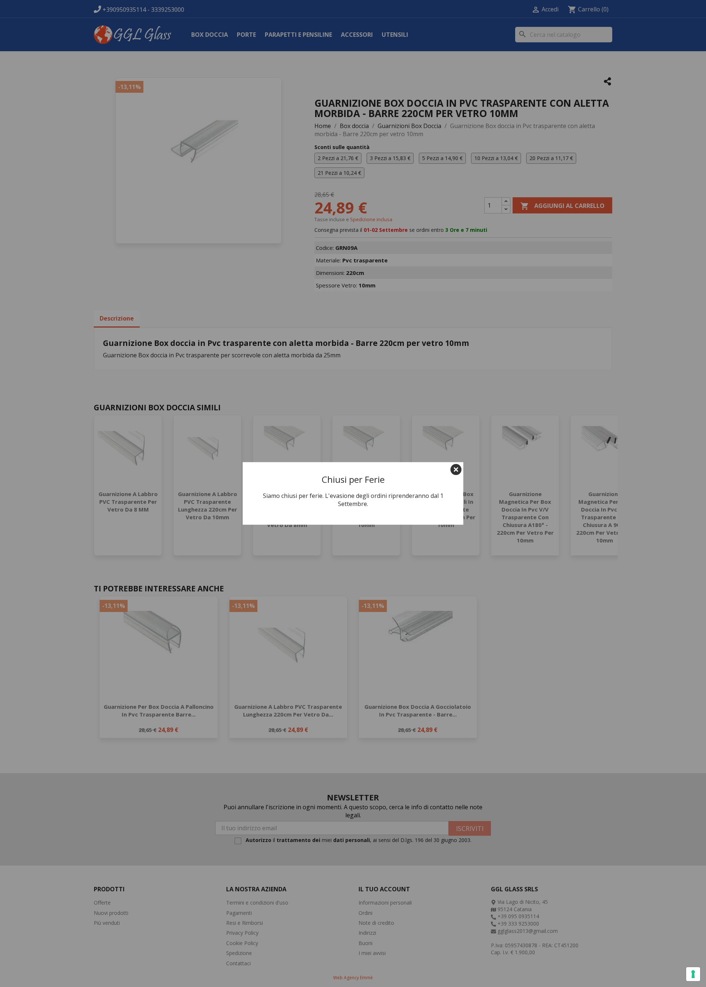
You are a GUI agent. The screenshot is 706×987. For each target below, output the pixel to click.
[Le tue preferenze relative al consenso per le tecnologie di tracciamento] (693, 974)
